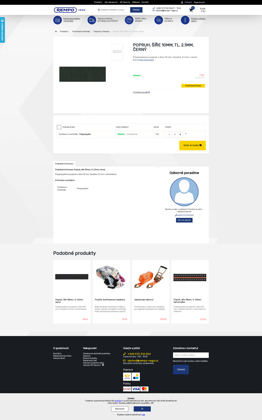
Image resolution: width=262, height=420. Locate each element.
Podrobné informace (64, 164)
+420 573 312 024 (185, 215)
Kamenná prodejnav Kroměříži (71, 20)
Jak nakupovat (111, 2)
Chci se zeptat (184, 220)
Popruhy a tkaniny (102, 31)
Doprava (86, 356)
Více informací (146, 60)
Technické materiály (81, 31)
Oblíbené (136, 2)
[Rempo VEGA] (69, 8)
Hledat (136, 9)
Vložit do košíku (191, 145)
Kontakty (57, 353)
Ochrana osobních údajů (93, 363)
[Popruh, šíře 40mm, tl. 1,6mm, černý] (71, 277)
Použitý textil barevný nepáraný (110, 299)
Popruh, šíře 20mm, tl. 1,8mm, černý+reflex (188, 300)
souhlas (118, 401)
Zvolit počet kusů (193, 86)
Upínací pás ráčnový (143, 299)
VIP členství (125, 2)
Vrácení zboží (59, 358)
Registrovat (199, 2)
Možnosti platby (90, 358)
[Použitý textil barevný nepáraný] (111, 277)
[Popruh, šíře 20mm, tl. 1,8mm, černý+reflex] (190, 277)
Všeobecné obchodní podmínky (96, 353)
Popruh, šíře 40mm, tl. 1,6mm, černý (69, 300)
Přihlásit (188, 2)
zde (143, 415)
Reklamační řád (90, 360)
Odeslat (181, 369)
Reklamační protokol (62, 356)
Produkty (98, 2)
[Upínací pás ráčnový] (150, 277)
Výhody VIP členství (92, 365)
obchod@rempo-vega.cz (142, 360)
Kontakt (145, 2)
